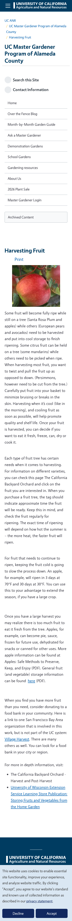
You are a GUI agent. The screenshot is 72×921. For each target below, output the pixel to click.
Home (12, 103)
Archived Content (21, 217)
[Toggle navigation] (7, 6)
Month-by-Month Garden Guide (31, 124)
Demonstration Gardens (25, 146)
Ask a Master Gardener (24, 135)
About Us (14, 178)
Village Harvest (17, 739)
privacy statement (39, 901)
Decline (18, 913)
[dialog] (36, 893)
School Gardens (19, 156)
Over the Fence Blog (22, 113)
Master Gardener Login (24, 200)
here (31, 680)
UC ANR (10, 20)
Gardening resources (23, 167)
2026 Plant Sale (19, 189)
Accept (52, 913)
